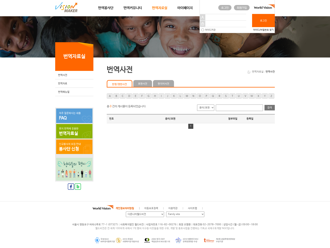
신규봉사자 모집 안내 (70, 147)
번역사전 (62, 75)
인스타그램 (235, 208)
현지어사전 (163, 83)
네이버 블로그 (227, 208)
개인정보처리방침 (125, 208)
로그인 (225, 7)
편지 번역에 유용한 (68, 131)
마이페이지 (185, 8)
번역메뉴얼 (64, 92)
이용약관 (173, 208)
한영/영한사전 (119, 84)
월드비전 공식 (209, 208)
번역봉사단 (105, 8)
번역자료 (62, 83)
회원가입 (242, 7)
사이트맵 (192, 208)
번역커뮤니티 (133, 8)
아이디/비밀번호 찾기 (263, 30)
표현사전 (142, 83)
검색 (269, 107)
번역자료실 (159, 8)
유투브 (244, 208)
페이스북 (218, 208)
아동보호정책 (151, 208)
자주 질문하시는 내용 (70, 116)
